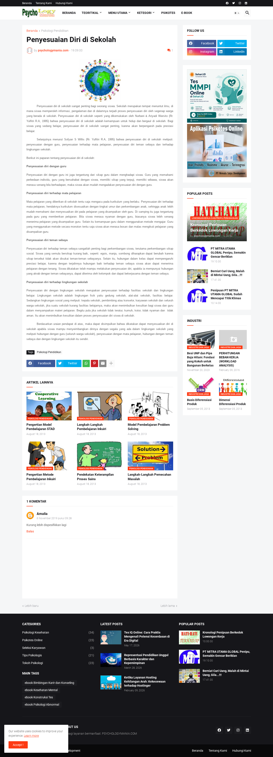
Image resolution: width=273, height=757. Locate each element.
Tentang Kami (44, 3)
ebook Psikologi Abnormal (42, 704)
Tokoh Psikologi (58, 663)
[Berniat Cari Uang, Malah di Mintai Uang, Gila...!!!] (197, 276)
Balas (30, 531)
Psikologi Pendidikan (54, 30)
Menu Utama (117, 13)
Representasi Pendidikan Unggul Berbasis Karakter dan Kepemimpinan (146, 659)
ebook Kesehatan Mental (41, 690)
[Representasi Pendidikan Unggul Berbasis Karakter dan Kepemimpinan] (110, 660)
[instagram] (240, 3)
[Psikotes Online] (217, 121)
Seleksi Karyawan (58, 647)
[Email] (102, 363)
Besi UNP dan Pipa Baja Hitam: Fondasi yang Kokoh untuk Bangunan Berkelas (201, 359)
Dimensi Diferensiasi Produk (232, 402)
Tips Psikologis (58, 655)
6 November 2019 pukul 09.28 (54, 518)
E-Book (186, 13)
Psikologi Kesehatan (58, 632)
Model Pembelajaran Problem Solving (149, 427)
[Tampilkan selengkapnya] (111, 363)
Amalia (42, 514)
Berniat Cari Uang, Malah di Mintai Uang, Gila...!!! (227, 273)
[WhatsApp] (86, 363)
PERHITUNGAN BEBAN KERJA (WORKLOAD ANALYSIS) (229, 359)
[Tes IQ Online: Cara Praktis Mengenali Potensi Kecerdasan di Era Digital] (110, 637)
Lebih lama (168, 605)
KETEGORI (144, 13)
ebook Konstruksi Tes (39, 697)
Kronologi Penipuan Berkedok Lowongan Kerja (223, 634)
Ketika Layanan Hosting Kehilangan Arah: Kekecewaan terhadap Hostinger (145, 681)
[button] (237, 13)
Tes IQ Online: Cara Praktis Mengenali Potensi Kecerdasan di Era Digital (147, 636)
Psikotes (168, 13)
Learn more (31, 735)
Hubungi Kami (64, 3)
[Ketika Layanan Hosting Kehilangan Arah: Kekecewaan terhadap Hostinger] (110, 682)
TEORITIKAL (90, 13)
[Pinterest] (94, 363)
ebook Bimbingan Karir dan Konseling (49, 682)
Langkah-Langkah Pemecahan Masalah (149, 477)
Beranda (27, 3)
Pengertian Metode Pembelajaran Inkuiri (41, 477)
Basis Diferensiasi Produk (199, 402)
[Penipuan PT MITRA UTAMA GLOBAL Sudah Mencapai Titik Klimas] (197, 295)
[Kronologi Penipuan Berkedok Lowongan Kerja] (189, 637)
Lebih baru (32, 605)
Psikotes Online (58, 640)
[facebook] (227, 3)
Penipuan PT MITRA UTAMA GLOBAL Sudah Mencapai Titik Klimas (226, 294)
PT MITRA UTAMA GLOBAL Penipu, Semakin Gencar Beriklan (228, 252)
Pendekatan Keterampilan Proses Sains (95, 477)
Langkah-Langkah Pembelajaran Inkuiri (91, 427)
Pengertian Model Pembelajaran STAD (40, 427)
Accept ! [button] (18, 745)
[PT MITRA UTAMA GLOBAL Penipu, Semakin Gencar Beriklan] (197, 253)
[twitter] (233, 3)
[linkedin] (246, 3)
